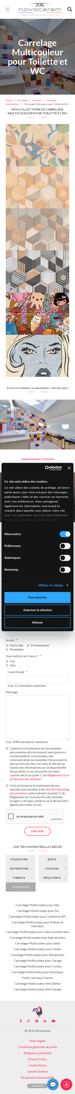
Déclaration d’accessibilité (37, 1077)
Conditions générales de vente (37, 1047)
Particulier (17, 645)
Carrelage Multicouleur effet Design (37, 989)
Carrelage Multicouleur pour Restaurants (37, 955)
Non (13, 665)
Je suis (12, 640)
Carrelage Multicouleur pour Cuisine (37, 966)
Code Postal (17, 672)
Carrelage (22, 100)
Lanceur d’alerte (37, 1071)
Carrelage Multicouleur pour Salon (37, 943)
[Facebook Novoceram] (20, 1021)
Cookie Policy (37, 1065)
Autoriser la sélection (37, 610)
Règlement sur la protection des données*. (39, 777)
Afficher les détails (50, 585)
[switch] (65, 546)
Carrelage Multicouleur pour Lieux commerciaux (37, 932)
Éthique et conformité (38, 1053)
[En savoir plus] (37, 127)
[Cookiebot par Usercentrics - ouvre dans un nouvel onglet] (46, 468)
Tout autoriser (37, 597)
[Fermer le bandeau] (69, 468)
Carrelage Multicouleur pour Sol (38, 910)
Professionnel (40, 645)
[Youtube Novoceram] (53, 1021)
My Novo (37, 1086)
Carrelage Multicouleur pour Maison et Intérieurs (37, 924)
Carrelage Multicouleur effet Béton (37, 983)
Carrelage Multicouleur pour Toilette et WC (37, 916)
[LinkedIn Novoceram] (45, 1021)
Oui (12, 661)
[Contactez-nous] (50, 127)
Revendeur (17, 649)
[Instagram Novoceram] (28, 1021)
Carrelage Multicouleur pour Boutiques (37, 972)
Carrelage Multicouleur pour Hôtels (37, 949)
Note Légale (37, 1040)
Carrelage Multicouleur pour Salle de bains (37, 937)
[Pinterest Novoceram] (36, 1021)
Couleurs (37, 100)
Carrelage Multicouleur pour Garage (38, 960)
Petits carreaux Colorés (37, 977)
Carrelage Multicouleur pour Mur (37, 905)
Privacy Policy (37, 1059)
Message (12, 692)
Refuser (37, 622)
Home (9, 100)
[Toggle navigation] (7, 9)
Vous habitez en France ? (23, 656)
